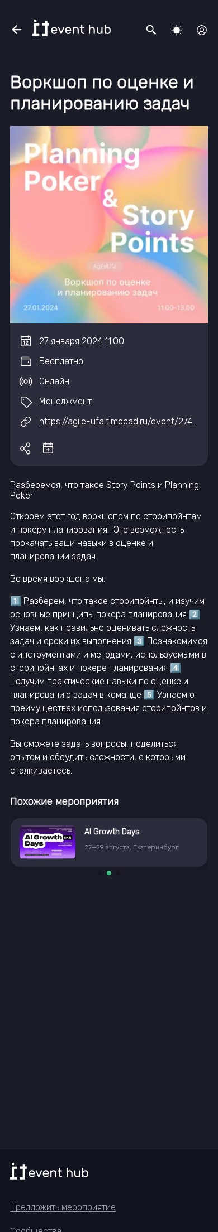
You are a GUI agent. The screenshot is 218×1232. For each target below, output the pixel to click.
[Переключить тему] (177, 30)
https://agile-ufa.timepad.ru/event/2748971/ (127, 421)
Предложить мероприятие (63, 1207)
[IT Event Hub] (71, 28)
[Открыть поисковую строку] (151, 30)
